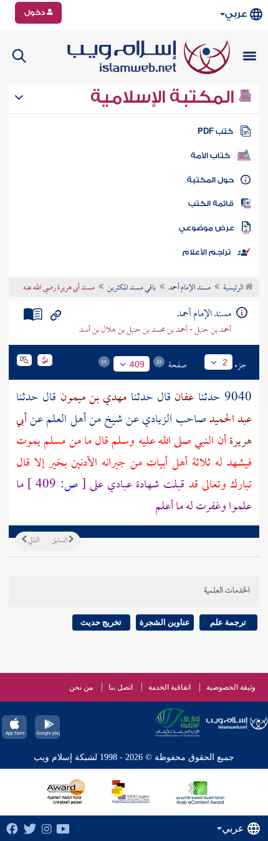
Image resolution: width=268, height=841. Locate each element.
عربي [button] (236, 14)
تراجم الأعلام (207, 252)
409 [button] (137, 364)
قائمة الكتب (211, 203)
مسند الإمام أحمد (189, 288)
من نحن (81, 687)
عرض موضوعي (206, 227)
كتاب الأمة (210, 155)
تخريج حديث (101, 622)
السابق (60, 540)
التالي (33, 540)
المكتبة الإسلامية (164, 97)
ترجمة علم (228, 622)
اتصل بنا (120, 687)
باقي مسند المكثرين (131, 288)
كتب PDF (215, 131)
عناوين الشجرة (165, 622)
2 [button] (225, 362)
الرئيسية (234, 288)
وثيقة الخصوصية (231, 687)
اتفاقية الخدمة (169, 687)
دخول (35, 12)
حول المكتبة (210, 180)
